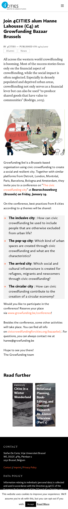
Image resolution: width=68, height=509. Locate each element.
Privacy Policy (29, 467)
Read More (43, 504)
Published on (34, 47)
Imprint (17, 467)
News (24, 50)
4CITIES (16, 5)
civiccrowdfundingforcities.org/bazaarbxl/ (34, 331)
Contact (7, 467)
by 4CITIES (9, 47)
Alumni (10, 50)
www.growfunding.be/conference (29, 313)
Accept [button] (30, 504)
